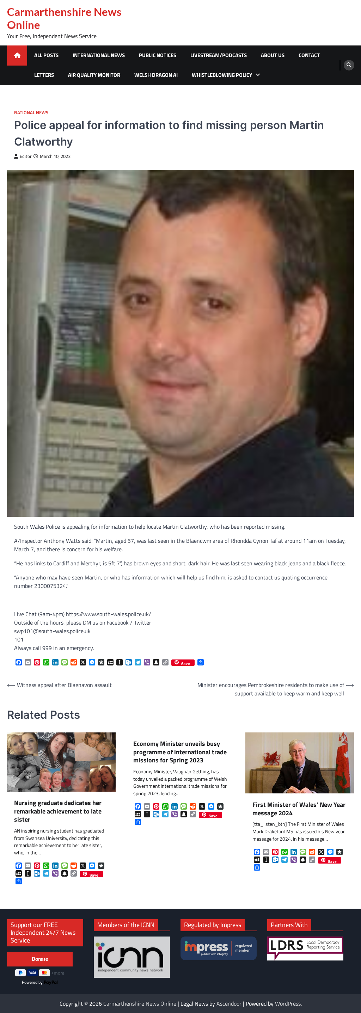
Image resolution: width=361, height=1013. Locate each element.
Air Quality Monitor (94, 75)
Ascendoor (228, 1003)
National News (31, 112)
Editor (26, 156)
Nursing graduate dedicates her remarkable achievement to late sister (58, 811)
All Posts (46, 55)
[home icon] (17, 55)
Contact (309, 55)
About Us (272, 55)
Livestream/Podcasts (218, 55)
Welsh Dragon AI (156, 75)
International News (99, 55)
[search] (349, 65)
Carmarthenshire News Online (64, 18)
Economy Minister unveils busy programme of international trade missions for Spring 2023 (180, 751)
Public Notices (157, 55)
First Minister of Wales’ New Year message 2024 (298, 808)
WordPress (288, 1003)
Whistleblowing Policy (222, 75)
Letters (44, 75)
